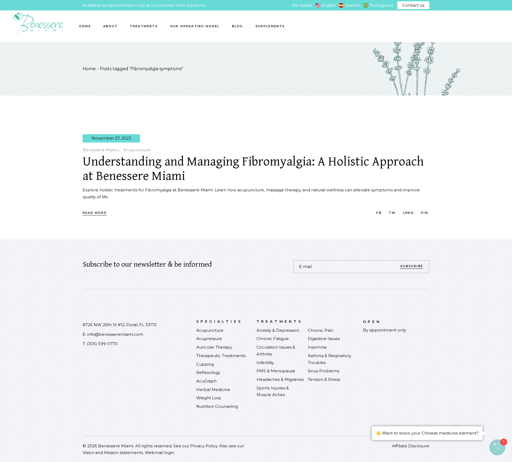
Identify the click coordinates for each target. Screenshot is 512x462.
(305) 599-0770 (102, 343)
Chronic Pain (320, 330)
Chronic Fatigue (273, 338)
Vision (88, 452)
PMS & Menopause (276, 370)
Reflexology (208, 372)
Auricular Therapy (214, 347)
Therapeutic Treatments (221, 355)
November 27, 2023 (111, 138)
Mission (111, 452)
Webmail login (159, 452)
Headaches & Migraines (280, 379)
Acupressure (209, 338)
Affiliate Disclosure (410, 445)
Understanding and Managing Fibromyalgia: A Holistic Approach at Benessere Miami (253, 169)
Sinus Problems (323, 370)
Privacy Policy (203, 445)
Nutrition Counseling (217, 406)
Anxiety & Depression (278, 330)
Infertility (265, 362)
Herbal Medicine (213, 389)
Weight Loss (208, 397)
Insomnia (317, 347)
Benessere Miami (100, 149)
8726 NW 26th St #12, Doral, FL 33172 (120, 324)
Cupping (205, 364)
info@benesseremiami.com (115, 334)
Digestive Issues (324, 338)
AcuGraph (206, 381)
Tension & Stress (324, 379)
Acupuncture (136, 149)
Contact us (413, 5)
